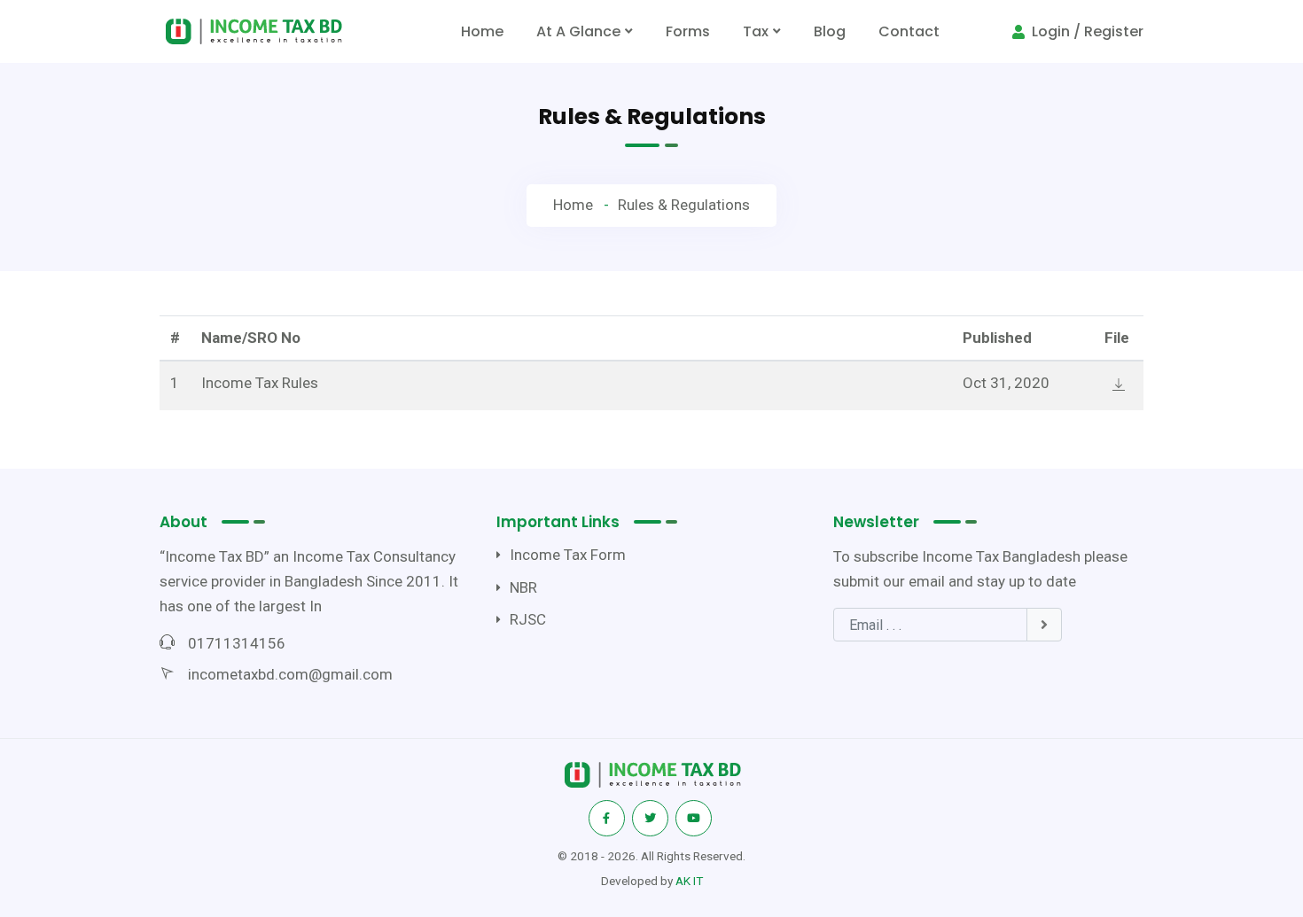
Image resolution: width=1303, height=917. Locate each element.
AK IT (689, 881)
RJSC (528, 619)
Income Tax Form (568, 554)
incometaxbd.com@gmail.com (290, 674)
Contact (909, 31)
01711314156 (236, 643)
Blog (830, 31)
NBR (523, 587)
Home (486, 36)
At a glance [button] (578, 31)
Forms (688, 31)
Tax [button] (756, 31)
